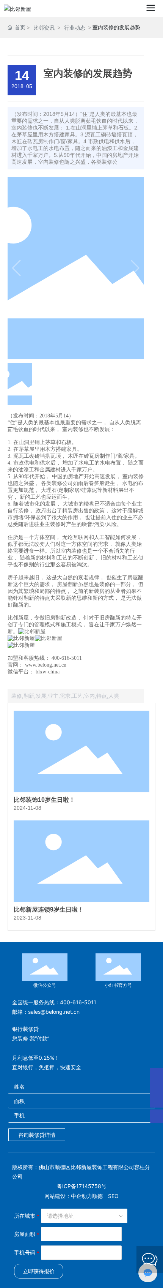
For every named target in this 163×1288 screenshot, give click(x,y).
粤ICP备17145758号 (82, 1186)
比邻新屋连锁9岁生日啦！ (49, 909)
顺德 (97, 1196)
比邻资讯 (44, 27)
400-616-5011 (78, 1002)
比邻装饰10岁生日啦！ (44, 800)
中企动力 (81, 1196)
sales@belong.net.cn (54, 1011)
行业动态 (74, 27)
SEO (113, 1196)
